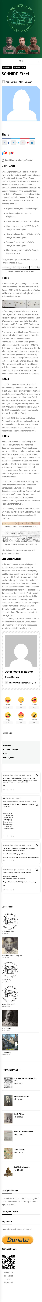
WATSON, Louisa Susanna (23, 1131)
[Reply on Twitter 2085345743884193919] (4, 890)
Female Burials (7, 67)
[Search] (39, 63)
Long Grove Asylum (19, 67)
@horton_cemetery (19, 775)
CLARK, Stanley (6, 980)
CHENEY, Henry (6, 1052)
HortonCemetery (8, 775)
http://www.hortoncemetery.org (22, 683)
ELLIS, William (19, 1114)
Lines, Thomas (19, 1149)
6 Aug (29, 870)
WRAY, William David (8, 1004)
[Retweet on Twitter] (4, 798)
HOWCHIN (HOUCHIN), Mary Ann (12, 955)
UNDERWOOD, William (9, 931)
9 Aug (29, 775)
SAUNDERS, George (21, 1096)
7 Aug (29, 845)
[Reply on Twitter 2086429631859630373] (4, 790)
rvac (10, 733)
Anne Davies (11, 82)
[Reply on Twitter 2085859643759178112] (4, 860)
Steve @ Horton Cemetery (10, 801)
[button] (21, 61)
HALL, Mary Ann (6, 1028)
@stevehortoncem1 (24, 801)
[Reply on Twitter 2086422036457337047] (4, 836)
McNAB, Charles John (22, 1167)
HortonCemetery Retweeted (13, 798)
